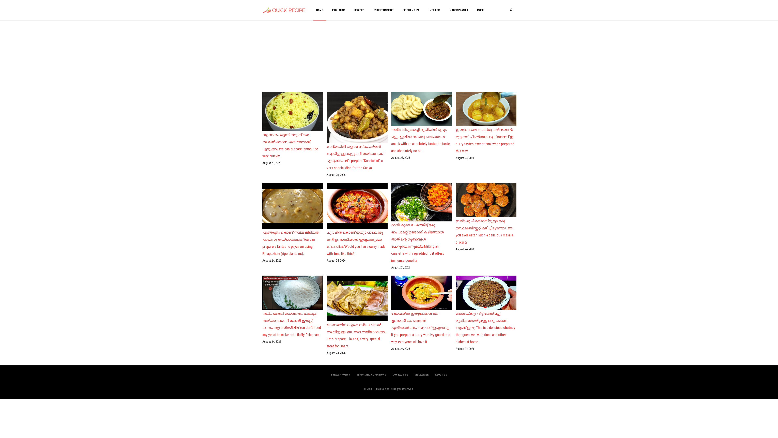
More (480, 10)
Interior (434, 10)
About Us (441, 374)
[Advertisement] (389, 55)
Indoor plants (458, 10)
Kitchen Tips (411, 10)
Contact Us (400, 374)
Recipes (359, 10)
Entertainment (383, 10)
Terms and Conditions (371, 374)
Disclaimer (422, 374)
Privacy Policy (340, 374)
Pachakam (338, 10)
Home (319, 10)
